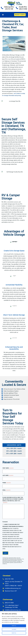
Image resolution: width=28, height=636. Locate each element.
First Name (8, 468)
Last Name (7, 475)
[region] (14, 623)
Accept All (14, 625)
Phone (6, 483)
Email (6, 490)
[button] (3, 14)
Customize (14, 629)
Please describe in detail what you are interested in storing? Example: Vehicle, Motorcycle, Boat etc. (12, 500)
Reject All (14, 632)
